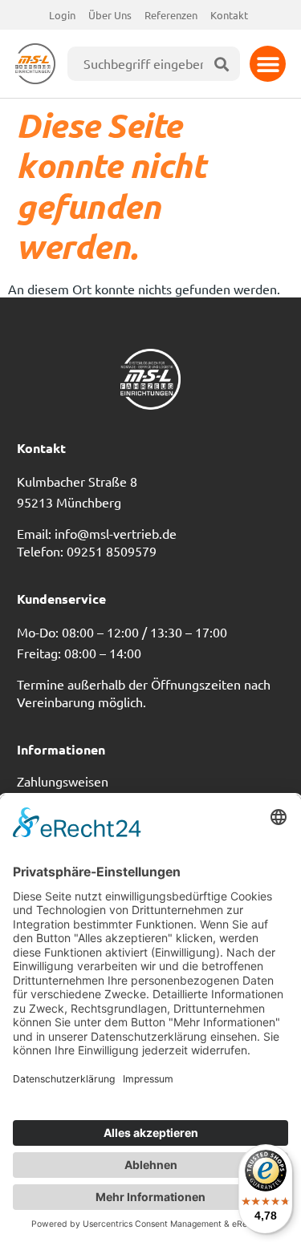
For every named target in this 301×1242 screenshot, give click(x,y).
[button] (268, 64)
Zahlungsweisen (62, 781)
